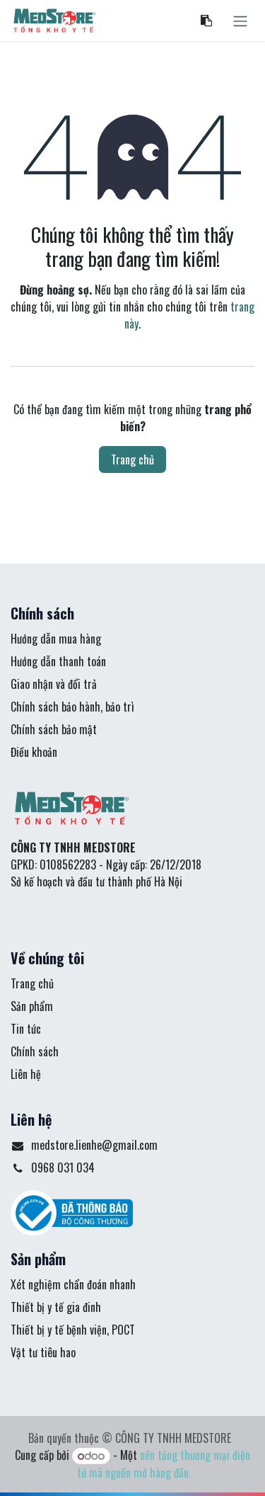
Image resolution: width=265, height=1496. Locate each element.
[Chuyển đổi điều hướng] (240, 20)
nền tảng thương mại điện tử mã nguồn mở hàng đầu (164, 1463)
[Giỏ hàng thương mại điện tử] (206, 20)
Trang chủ (132, 459)
